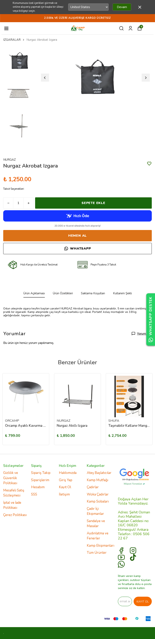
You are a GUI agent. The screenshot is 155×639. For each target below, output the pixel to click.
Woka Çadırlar (98, 494)
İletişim (64, 494)
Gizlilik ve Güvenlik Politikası (10, 477)
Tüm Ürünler (97, 552)
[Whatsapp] (121, 564)
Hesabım (38, 487)
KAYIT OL (143, 602)
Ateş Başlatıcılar (99, 472)
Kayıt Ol (65, 487)
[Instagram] (133, 550)
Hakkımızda (67, 472)
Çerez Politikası (15, 515)
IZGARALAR (12, 40)
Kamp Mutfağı (97, 480)
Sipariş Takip (40, 472)
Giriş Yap (65, 480)
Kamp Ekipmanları (100, 545)
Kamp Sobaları (98, 501)
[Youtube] (121, 557)
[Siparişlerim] (130, 28)
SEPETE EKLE (93, 203)
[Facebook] (121, 550)
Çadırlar (93, 487)
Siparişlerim (40, 480)
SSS (34, 494)
